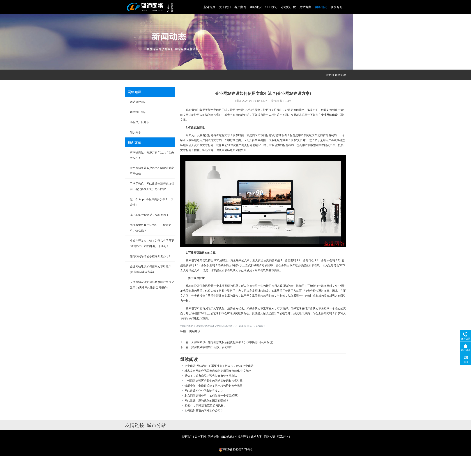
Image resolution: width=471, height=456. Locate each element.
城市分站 (156, 425)
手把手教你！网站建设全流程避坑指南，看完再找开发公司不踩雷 (152, 186)
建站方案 (305, 7)
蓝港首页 (209, 7)
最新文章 (134, 142)
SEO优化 (271, 7)
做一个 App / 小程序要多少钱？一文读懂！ (151, 202)
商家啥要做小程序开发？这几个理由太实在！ (152, 155)
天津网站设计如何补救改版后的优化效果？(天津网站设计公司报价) (152, 284)
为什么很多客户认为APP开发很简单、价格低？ (150, 227)
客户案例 (240, 7)
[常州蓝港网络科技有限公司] (152, 6)
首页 (329, 75)
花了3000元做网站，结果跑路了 (149, 214)
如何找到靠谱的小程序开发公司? (150, 256)
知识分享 (135, 132)
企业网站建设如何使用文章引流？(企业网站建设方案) (150, 269)
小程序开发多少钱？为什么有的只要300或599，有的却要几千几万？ (152, 243)
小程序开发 (288, 7)
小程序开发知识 (139, 122)
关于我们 (225, 7)
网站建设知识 (138, 101)
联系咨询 (336, 7)
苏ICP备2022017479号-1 (237, 449)
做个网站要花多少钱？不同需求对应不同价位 (152, 170)
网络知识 (321, 7)
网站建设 (256, 7)
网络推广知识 (138, 112)
